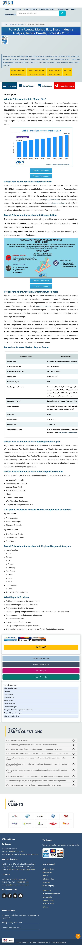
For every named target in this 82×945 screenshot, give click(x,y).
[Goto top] (78, 936)
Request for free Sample (41, 27)
